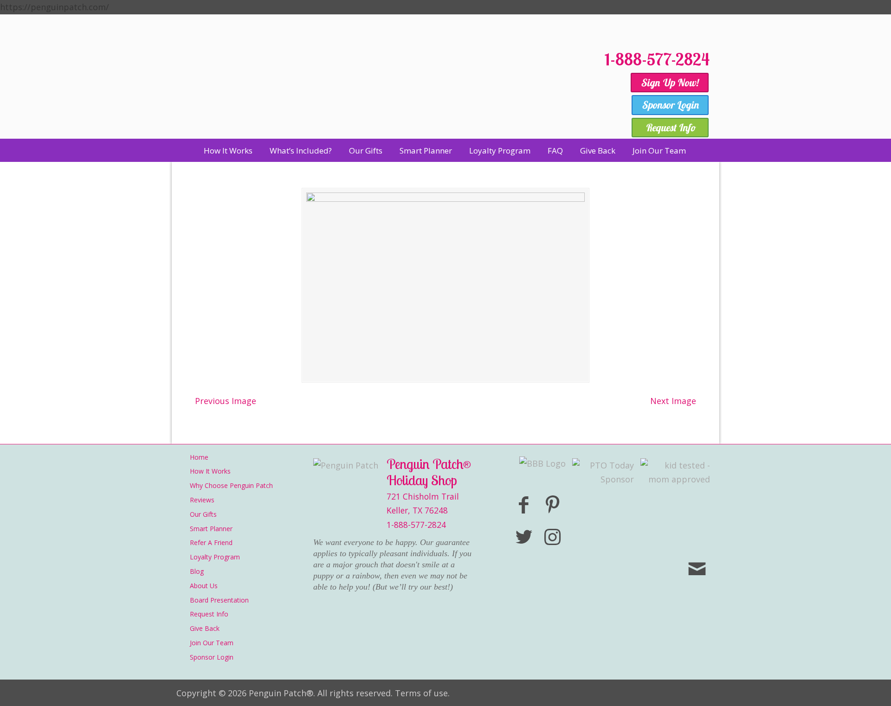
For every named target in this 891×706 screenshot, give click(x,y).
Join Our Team (211, 642)
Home (199, 457)
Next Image (673, 400)
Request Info (209, 614)
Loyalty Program (215, 556)
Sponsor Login (211, 657)
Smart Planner (211, 528)
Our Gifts (203, 514)
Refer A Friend (211, 542)
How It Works (210, 471)
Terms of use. (422, 693)
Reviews (202, 499)
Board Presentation (219, 600)
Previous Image (225, 400)
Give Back (205, 628)
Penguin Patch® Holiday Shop (385, 89)
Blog (197, 571)
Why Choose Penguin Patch (231, 485)
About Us (204, 585)
